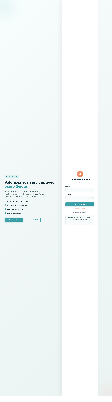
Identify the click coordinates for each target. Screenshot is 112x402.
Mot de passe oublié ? (80, 208)
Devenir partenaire (15, 220)
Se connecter (81, 204)
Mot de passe (68, 194)
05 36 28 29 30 (33, 220)
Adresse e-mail (69, 186)
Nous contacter (80, 222)
